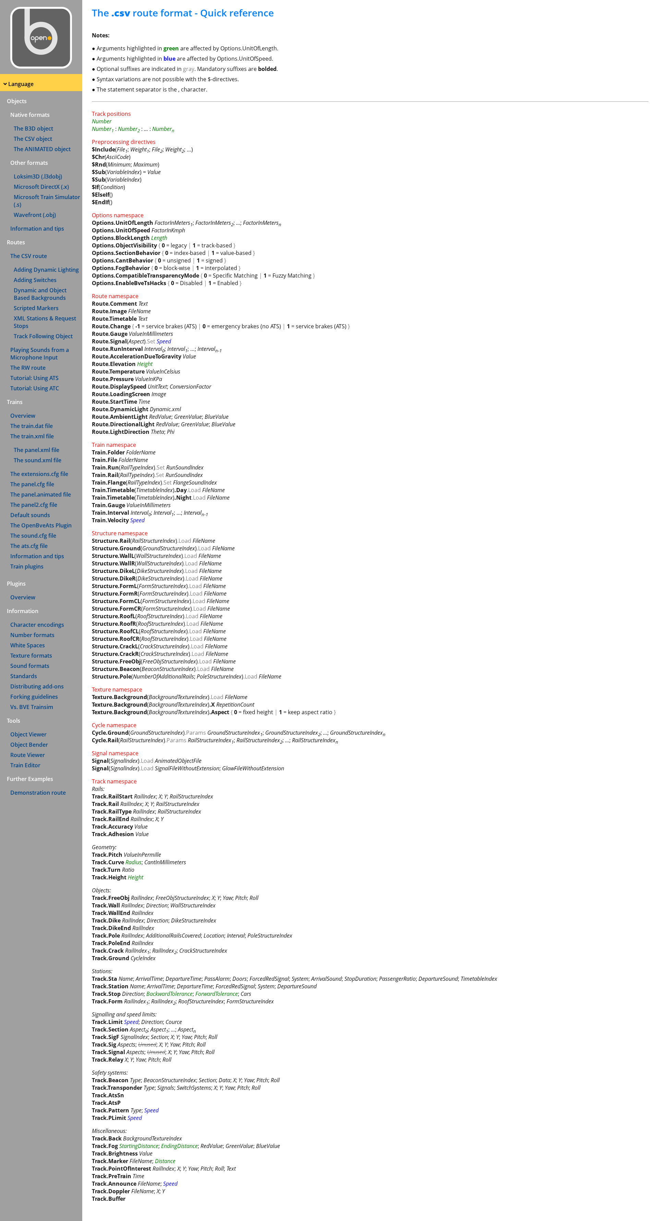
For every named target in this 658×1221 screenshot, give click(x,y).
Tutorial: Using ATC (34, 388)
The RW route (28, 367)
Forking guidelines (34, 696)
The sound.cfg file (33, 535)
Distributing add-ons (37, 686)
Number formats (32, 635)
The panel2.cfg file (33, 505)
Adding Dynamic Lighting (46, 269)
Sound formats (29, 666)
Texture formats (31, 655)
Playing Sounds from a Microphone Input (39, 353)
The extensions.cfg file (39, 474)
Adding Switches (35, 280)
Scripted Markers (36, 308)
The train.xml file (32, 436)
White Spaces (27, 645)
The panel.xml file (36, 450)
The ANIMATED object (42, 149)
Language (21, 84)
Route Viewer (27, 755)
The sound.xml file (37, 460)
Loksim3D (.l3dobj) (38, 176)
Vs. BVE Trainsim (31, 707)
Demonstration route (38, 792)
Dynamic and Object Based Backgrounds (40, 294)
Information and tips (37, 228)
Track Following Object (43, 336)
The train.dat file (31, 426)
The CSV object (33, 139)
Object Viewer (28, 734)
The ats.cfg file (29, 546)
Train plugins (27, 566)
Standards (23, 676)
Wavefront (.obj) (35, 215)
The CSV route (28, 256)
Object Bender (29, 744)
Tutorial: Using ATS (34, 378)
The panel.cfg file (32, 484)
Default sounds (30, 515)
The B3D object (33, 128)
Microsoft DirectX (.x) (41, 187)
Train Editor (25, 765)
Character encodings (37, 624)
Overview (22, 415)
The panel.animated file (40, 494)
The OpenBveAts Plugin (41, 525)
